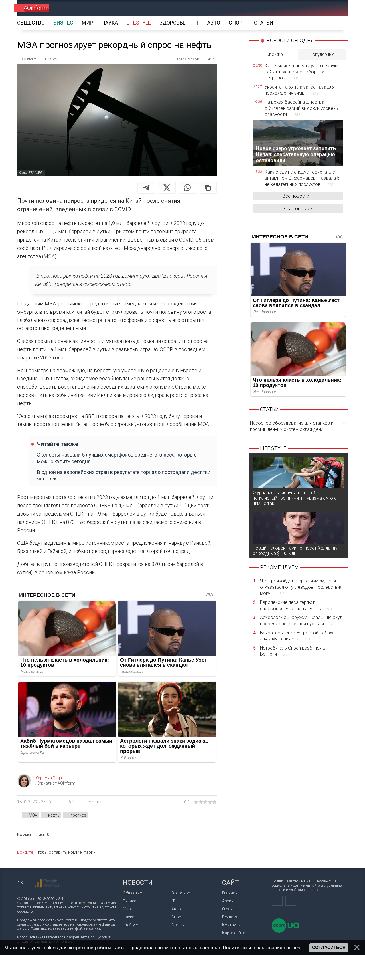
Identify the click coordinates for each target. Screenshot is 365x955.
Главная (230, 893)
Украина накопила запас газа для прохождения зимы (299, 90)
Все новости (296, 196)
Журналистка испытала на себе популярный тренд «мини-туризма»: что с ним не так (295, 498)
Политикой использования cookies (261, 947)
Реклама (230, 917)
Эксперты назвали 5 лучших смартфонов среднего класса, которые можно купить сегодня (117, 458)
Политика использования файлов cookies (66, 928)
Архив (228, 901)
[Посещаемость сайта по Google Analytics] (47, 883)
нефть (54, 815)
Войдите (25, 852)
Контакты (231, 925)
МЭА (33, 815)
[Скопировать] (208, 188)
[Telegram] (146, 188)
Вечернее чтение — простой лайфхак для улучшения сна (298, 636)
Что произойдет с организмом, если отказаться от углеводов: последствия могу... (301, 587)
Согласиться (329, 947)
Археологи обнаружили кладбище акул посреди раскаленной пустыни (301, 620)
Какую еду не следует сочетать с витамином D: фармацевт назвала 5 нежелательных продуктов (302, 178)
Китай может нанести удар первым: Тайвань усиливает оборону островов (302, 72)
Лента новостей (296, 208)
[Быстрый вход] (315, 8)
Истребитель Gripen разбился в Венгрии (292, 651)
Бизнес (95, 801)
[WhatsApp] (187, 188)
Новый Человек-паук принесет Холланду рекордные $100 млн (295, 550)
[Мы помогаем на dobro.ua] (285, 931)
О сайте (229, 909)
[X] (167, 188)
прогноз (78, 815)
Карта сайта (233, 933)
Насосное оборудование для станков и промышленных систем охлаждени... (298, 426)
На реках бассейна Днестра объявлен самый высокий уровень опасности (301, 108)
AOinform (35, 8)
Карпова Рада (48, 778)
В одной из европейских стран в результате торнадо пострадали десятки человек (123, 475)
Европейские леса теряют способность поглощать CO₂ (296, 605)
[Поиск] (335, 8)
